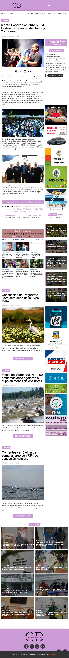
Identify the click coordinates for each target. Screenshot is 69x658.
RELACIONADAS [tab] (56, 218)
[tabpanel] (56, 262)
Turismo (5, 20)
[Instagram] (37, 646)
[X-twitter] (32, 646)
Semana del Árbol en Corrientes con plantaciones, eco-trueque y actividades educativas (56, 279)
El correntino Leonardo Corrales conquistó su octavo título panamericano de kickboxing (51, 614)
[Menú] (49, 5)
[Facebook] (26, 646)
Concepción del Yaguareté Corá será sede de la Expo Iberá (56, 230)
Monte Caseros (28, 211)
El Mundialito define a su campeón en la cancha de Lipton (56, 295)
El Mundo (29, 13)
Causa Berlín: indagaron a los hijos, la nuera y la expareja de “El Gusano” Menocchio (56, 263)
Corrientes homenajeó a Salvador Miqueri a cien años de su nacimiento (18, 545)
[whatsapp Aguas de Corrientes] (56, 327)
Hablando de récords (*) (56, 247)
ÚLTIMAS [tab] (52, 214)
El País (20, 13)
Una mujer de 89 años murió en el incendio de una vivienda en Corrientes (17, 568)
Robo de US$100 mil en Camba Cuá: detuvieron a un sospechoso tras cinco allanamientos (50, 544)
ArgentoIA (51, 654)
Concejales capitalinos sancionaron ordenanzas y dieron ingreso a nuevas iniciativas (16, 614)
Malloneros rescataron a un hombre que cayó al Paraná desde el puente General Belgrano (50, 591)
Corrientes (11, 13)
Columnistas (62, 13)
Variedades (51, 13)
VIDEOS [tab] (61, 214)
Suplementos (40, 13)
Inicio (3, 13)
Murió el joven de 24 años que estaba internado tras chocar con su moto (15, 591)
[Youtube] (42, 646)
